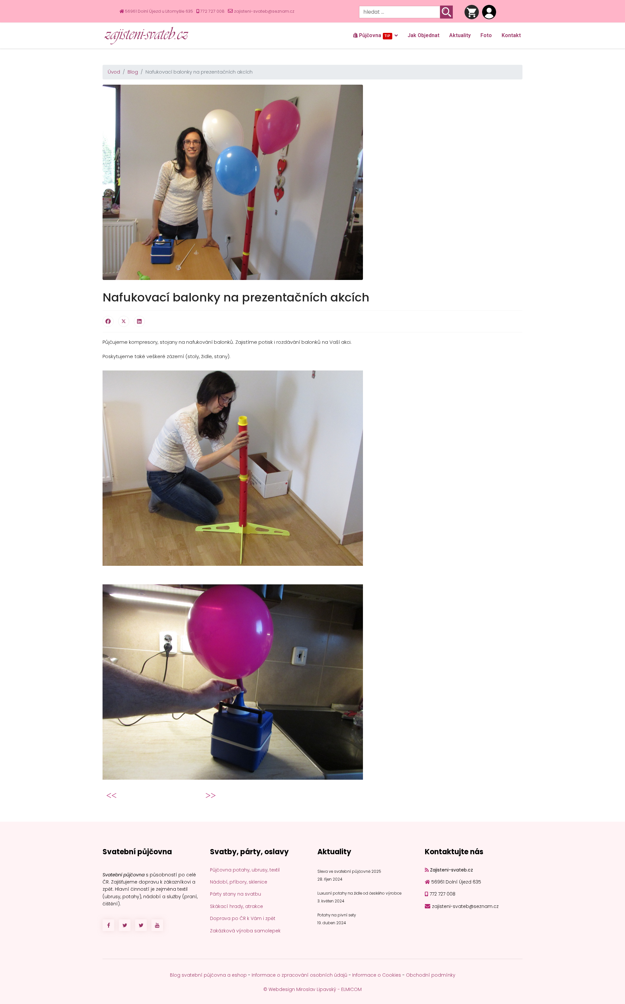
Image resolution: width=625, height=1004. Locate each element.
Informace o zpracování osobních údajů (299, 975)
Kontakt (511, 35)
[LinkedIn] (139, 321)
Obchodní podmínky (430, 975)
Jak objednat (423, 35)
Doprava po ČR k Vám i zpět (242, 918)
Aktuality (460, 35)
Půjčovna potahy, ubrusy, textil (245, 870)
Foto (486, 35)
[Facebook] (108, 321)
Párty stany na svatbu (235, 894)
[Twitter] (123, 321)
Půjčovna (374, 35)
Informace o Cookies (376, 975)
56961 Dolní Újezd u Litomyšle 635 (159, 11)
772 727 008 (212, 11)
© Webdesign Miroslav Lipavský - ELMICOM (312, 989)
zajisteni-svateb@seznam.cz (264, 11)
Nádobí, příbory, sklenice (238, 882)
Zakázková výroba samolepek (245, 930)
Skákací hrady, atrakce (236, 906)
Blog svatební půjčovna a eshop (208, 975)
